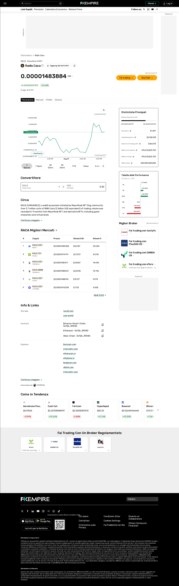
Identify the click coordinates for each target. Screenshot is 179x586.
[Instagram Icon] (43, 511)
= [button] (63, 186)
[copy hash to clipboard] (102, 325)
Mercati (39, 100)
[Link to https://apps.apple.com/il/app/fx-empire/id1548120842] (28, 521)
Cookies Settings (112, 520)
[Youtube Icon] (38, 511)
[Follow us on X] (144, 9)
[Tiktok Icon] (59, 511)
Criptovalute (26, 55)
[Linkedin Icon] (32, 511)
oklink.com (68, 367)
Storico (58, 100)
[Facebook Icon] (27, 511)
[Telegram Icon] (48, 511)
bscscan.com (69, 344)
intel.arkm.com (70, 349)
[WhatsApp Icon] (53, 511)
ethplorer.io (68, 358)
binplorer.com (70, 363)
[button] (5, 3)
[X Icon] (22, 511)
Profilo (49, 100)
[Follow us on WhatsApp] (148, 9)
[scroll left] (155, 410)
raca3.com (68, 311)
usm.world (68, 315)
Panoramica (27, 100)
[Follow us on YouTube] (152, 9)
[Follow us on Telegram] (156, 9)
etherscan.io (69, 353)
